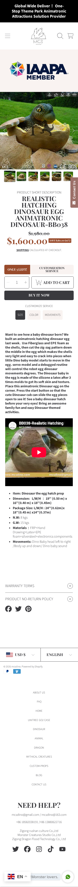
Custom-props (39, 766)
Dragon (39, 748)
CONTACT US (39, 784)
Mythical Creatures (39, 757)
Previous (4, 130)
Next (73, 130)
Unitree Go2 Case (39, 720)
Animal (39, 738)
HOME (39, 711)
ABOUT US (39, 693)
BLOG (39, 775)
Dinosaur (39, 729)
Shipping (22, 250)
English (55, 654)
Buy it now (39, 295)
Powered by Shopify (32, 666)
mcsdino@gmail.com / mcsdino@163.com (39, 815)
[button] (7, 36)
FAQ (39, 702)
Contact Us (74, 191)
